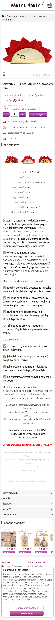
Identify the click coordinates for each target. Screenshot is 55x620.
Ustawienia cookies (27, 608)
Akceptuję (27, 613)
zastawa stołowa (28, 16)
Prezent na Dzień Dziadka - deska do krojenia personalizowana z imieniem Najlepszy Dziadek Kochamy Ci (25, 535)
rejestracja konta (35, 566)
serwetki (43, 16)
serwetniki (6, 19)
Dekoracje (12, 16)
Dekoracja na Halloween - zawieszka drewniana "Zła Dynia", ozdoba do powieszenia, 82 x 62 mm (41, 535)
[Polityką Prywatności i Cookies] (17, 599)
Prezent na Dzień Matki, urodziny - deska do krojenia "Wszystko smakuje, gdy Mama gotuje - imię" (9, 535)
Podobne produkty (14, 523)
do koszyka (38, 114)
